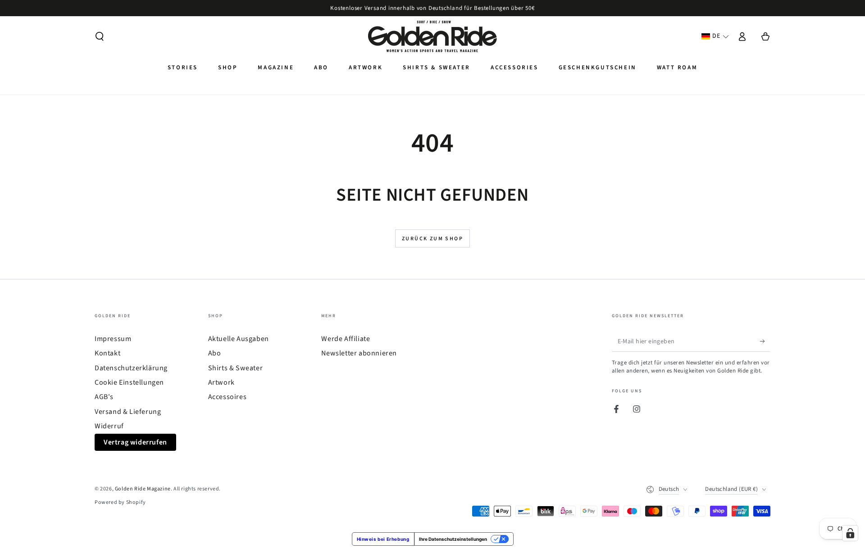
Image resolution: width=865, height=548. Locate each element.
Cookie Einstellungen (129, 382)
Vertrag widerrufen (135, 442)
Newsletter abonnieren (359, 353)
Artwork (221, 382)
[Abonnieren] (765, 341)
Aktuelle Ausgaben (238, 339)
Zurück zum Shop (432, 239)
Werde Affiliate (345, 339)
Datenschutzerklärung (131, 368)
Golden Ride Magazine (143, 489)
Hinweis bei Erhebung (383, 539)
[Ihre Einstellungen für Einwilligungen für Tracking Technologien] (850, 533)
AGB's (104, 397)
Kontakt (107, 353)
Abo (214, 353)
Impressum (113, 339)
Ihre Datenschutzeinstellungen (453, 539)
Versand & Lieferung (128, 412)
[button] (99, 36)
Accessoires (227, 397)
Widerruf (109, 426)
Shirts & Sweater (235, 368)
